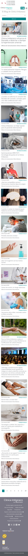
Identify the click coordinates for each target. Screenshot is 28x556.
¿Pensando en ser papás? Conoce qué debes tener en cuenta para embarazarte (13, 455)
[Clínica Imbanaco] (6, 8)
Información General (22, 36)
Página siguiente (21, 491)
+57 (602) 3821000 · (10, 1)
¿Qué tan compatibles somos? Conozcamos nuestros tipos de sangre (13, 183)
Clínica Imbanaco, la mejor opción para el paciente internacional (13, 127)
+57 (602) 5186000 (10, 4)
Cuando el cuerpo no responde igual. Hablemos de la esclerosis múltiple (12, 210)
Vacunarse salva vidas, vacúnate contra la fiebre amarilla (13, 313)
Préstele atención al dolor (9, 236)
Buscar (14, 18)
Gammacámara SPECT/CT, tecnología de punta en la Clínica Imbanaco (12, 155)
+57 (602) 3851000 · (10, 3)
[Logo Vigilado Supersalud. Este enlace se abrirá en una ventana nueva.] (8, 530)
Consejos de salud (23, 67)
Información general (22, 123)
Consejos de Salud (23, 422)
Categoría (4, 15)
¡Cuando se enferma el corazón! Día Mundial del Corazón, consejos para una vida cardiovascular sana (13, 99)
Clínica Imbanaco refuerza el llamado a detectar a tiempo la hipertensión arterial (13, 40)
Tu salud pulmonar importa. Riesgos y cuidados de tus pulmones (14, 71)
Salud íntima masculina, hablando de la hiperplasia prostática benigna (13, 482)
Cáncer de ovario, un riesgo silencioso (13, 287)
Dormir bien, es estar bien (9, 400)
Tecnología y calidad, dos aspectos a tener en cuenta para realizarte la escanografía (12, 426)
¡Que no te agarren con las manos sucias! (12, 261)
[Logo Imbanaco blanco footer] (13, 501)
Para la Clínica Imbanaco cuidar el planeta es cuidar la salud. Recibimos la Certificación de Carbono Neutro (13, 341)
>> (25, 491)
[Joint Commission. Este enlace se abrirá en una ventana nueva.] (4, 536)
